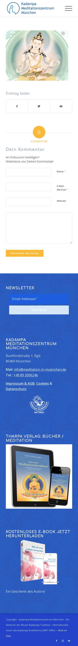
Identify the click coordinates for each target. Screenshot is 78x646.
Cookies (42, 383)
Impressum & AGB (20, 383)
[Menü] (66, 8)
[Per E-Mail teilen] (61, 106)
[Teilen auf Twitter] (39, 106)
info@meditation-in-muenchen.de (40, 369)
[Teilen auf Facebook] (17, 106)
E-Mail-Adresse (62, 188)
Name (61, 171)
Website (61, 200)
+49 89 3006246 (26, 375)
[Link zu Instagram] (63, 641)
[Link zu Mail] (69, 641)
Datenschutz (16, 389)
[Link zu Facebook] (56, 641)
